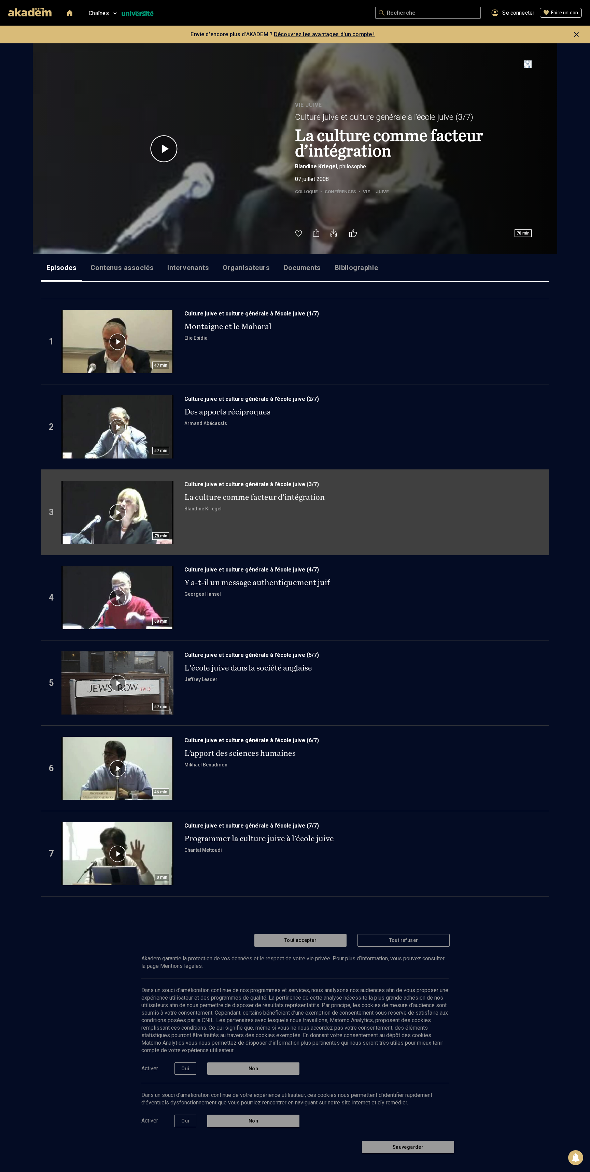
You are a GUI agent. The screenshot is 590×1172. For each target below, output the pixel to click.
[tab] (61, 267)
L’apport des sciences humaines (240, 753)
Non (253, 1068)
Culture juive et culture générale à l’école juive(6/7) (251, 740)
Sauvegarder (408, 1147)
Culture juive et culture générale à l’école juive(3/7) (384, 117)
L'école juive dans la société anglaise (248, 667)
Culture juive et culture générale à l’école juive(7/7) (251, 825)
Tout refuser (403, 940)
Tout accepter (300, 940)
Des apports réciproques (227, 411)
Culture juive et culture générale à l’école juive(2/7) (251, 399)
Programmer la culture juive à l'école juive (259, 838)
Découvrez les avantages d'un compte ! (324, 34)
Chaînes (99, 13)
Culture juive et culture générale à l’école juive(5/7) (251, 655)
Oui (185, 1068)
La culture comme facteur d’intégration (254, 497)
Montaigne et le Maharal (227, 326)
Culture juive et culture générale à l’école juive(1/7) (251, 313)
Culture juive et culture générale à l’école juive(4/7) (251, 569)
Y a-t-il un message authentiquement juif (257, 582)
